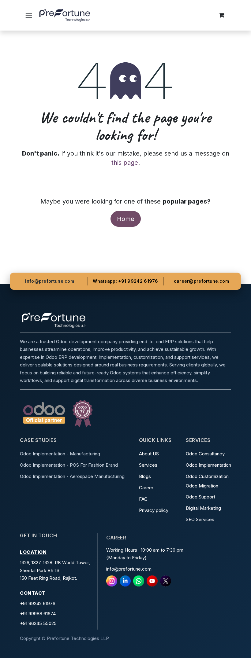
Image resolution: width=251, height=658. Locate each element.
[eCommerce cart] (222, 15)
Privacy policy (154, 510)
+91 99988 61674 (38, 613)
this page (124, 162)
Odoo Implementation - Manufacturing (60, 454)
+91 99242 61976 (37, 603)
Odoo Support (201, 497)
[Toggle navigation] (28, 15)
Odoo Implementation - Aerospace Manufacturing (72, 476)
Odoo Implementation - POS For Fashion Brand (69, 465)
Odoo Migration (202, 486)
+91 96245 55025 (38, 623)
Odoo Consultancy (206, 454)
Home (125, 218)
